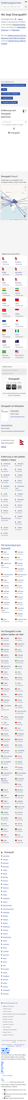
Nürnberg (6, 591)
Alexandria (21, 778)
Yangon (20, 823)
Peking (4, 303)
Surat (5, 823)
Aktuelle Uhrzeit (7, 98)
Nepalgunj (7, 486)
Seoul (19, 683)
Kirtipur (6, 533)
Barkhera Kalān (7, 905)
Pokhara (4, 262)
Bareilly (5, 983)
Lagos (17, 334)
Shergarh (5, 979)
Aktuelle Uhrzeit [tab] (7, 366)
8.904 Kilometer (19, 347)
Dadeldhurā (6, 898)
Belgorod (8, 1006)
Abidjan (20, 761)
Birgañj (4, 272)
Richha (5, 948)
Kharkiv (8, 1019)
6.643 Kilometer (19, 336)
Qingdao (6, 745)
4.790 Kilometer (19, 326)
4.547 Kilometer (6, 326)
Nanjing (20, 694)
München (6, 557)
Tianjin (5, 672)
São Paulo (5, 355)
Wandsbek (7, 602)
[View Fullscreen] (25, 192)
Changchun (7, 806)
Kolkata (6, 818)
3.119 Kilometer (6, 305)
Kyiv (7, 1027)
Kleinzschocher (22, 574)
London (4, 345)
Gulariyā (20, 516)
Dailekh (5, 972)
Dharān (20, 480)
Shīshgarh (6, 994)
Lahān (5, 494)
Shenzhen (6, 644)
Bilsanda (5, 916)
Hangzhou (7, 700)
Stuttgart (20, 563)
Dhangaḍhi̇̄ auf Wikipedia (9, 102)
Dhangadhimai (6, 425)
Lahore (6, 767)
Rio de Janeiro (8, 756)
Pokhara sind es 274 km (17, 35)
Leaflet (10, 219)
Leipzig (6, 597)
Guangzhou (21, 644)
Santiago (20, 801)
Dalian (5, 801)
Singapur (20, 767)
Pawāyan (5, 930)
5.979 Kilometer (6, 336)
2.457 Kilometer (19, 295)
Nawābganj (6, 926)
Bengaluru (20, 717)
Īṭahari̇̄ (19, 522)
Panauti (6, 527)
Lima (19, 728)
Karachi (20, 666)
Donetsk (8, 1022)
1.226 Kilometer (6, 295)
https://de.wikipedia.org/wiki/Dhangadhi (17, 416)
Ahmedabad (7, 761)
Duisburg (20, 597)
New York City (19, 355)
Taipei (17, 303)
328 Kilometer (18, 264)
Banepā (20, 510)
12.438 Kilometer (19, 357)
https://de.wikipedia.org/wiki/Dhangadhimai (12, 431)
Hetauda (6, 480)
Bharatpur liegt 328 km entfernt (13, 38)
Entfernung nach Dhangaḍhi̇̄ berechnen (13, 85)
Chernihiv (8, 1024)
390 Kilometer (6, 274)
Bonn (5, 619)
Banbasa (5, 877)
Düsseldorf (21, 569)
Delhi (19, 672)
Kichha (5, 962)
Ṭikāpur (20, 527)
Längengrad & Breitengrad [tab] (10, 370)
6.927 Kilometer (6, 347)
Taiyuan (20, 840)
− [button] (25, 189)
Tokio (16, 324)
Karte (4, 89)
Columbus (8, 124)
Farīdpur (5, 986)
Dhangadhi (14, 411)
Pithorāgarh (6, 990)
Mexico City (7, 666)
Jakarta (17, 314)
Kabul (5, 829)
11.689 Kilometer (6, 357)
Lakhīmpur (6, 944)
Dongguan (7, 689)
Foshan (20, 700)
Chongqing (7, 739)
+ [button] (25, 187)
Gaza (14, 1014)
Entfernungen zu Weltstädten (11, 93)
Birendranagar (7, 937)
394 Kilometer (18, 274)
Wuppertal (21, 608)
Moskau (4, 324)
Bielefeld (20, 614)
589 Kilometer (18, 285)
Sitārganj (5, 919)
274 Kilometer (6, 264)
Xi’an (5, 694)
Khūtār (5, 891)
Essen (5, 580)
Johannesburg (8, 773)
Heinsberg (10, 1029)
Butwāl (6, 499)
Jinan (5, 840)
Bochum (20, 602)
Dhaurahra (6, 955)
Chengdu (20, 655)
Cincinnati (14, 124)
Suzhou (20, 756)
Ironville (21, 124)
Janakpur (20, 494)
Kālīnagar (16, 30)
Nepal (20, 19)
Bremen (20, 585)
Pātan (4, 282)
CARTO (25, 219)
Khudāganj (6, 976)
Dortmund (20, 580)
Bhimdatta (21, 499)
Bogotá (6, 733)
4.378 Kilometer (19, 316)
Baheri (5, 958)
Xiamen (20, 818)
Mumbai (4, 293)
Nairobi (20, 829)
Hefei (5, 795)
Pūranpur (4, 30)
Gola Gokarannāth (8, 909)
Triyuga (6, 505)
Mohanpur (6, 888)
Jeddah (6, 812)
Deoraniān (6, 969)
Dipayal (5, 902)
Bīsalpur (5, 923)
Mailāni (5, 873)
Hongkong (21, 733)
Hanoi (19, 722)
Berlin (3, 334)
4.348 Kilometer (6, 316)
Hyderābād (21, 750)
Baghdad (20, 739)
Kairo (19, 689)
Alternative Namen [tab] (7, 373)
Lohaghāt (5, 951)
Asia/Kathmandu (19, 25)
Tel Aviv (7, 1011)
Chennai (20, 812)
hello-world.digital (7, 1075)
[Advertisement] (14, 60)
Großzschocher (8, 574)
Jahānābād (6, 912)
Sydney (17, 345)
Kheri (4, 965)
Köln (19, 557)
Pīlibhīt (5, 895)
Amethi (5, 941)
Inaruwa (20, 505)
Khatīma (5, 880)
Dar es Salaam (22, 773)
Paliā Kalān (21, 27)
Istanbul (4, 314)
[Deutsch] (25, 1)
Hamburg (20, 552)
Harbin (19, 784)
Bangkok (20, 790)
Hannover (20, 591)
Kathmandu (18, 272)
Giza (19, 834)
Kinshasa (6, 649)
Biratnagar (18, 282)
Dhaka (5, 683)
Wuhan (6, 677)
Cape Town (21, 806)
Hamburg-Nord (22, 619)
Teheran (17, 293)
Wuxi (5, 834)
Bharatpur (18, 262)
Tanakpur (5, 884)
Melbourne (21, 795)
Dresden (6, 585)
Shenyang (6, 750)
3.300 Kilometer (19, 305)
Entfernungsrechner (11, 3)
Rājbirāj (6, 510)
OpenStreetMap (16, 219)
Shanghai (6, 638)
